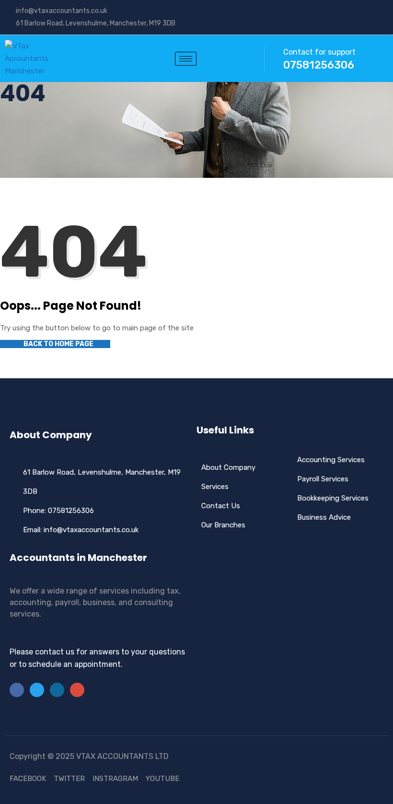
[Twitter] (37, 690)
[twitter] (356, 11)
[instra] (77, 690)
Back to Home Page (57, 344)
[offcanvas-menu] (236, 59)
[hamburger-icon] (185, 59)
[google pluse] (371, 11)
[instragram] (385, 11)
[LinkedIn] (57, 690)
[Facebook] (342, 11)
